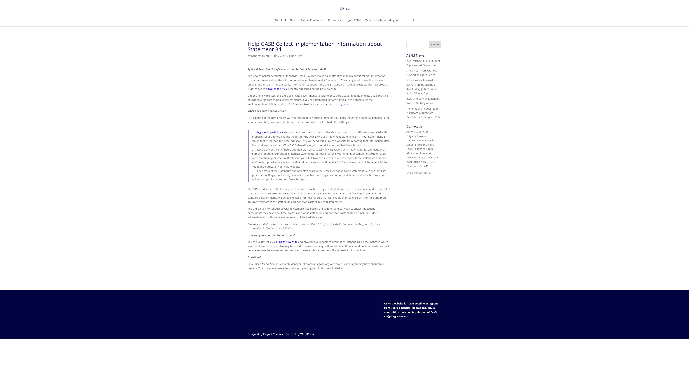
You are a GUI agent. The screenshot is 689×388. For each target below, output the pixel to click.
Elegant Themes (273, 334)
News (293, 20)
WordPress (307, 334)
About (278, 20)
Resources (334, 20)
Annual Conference (312, 20)
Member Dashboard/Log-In (381, 20)
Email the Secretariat (419, 172)
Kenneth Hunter (261, 55)
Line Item (296, 55)
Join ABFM (354, 20)
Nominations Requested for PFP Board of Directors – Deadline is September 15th (423, 113)
